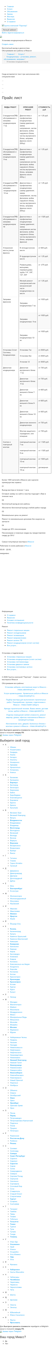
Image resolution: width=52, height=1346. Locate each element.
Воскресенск (15, 845)
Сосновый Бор (16, 1186)
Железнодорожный (18, 898)
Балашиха (14, 780)
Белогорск (14, 787)
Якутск (12, 1320)
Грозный (13, 865)
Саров (12, 1166)
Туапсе (13, 1226)
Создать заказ (7, 44)
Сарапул (13, 1161)
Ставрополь (15, 1191)
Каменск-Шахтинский (19, 939)
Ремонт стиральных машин (18, 630)
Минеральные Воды (18, 1017)
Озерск (13, 1092)
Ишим (12, 918)
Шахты (13, 1294)
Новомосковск (16, 1067)
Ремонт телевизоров (15, 635)
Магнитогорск (15, 1004)
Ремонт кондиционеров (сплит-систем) (23, 643)
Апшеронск (14, 762)
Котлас (13, 974)
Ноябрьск (14, 1085)
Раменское (14, 1135)
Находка (13, 1045)
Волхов (13, 838)
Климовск (14, 956)
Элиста (13, 1304)
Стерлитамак (15, 1196)
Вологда (13, 835)
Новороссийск (16, 1070)
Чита (12, 1289)
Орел (12, 1100)
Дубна (12, 880)
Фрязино (13, 1264)
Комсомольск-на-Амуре (20, 964)
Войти (4, 32)
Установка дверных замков (18, 664)
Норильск (14, 1082)
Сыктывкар (14, 1204)
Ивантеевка (15, 911)
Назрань (13, 1039)
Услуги (9, 9)
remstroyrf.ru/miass (26, 719)
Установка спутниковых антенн (19, 666)
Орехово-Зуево (16, 1105)
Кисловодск (15, 954)
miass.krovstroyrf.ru (26, 696)
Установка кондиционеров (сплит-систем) (24, 659)
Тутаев (13, 1231)
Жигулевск (14, 901)
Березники (14, 790)
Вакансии (11, 19)
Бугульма (14, 807)
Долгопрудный (16, 878)
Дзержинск (14, 870)
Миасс (12, 1014)
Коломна (13, 961)
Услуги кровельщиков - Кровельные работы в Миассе (26, 693)
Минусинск (14, 1019)
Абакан (13, 747)
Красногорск (15, 976)
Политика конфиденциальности (20, 622)
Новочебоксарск (16, 1075)
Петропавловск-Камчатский (21, 1120)
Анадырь (13, 752)
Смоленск (14, 1181)
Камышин (14, 941)
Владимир (14, 825)
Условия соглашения (15, 620)
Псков (12, 1125)
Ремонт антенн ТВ (14, 640)
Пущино (13, 1128)
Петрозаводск (15, 1118)
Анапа (12, 754)
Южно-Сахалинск (17, 1315)
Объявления (12, 11)
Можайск (13, 1024)
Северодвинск (16, 1171)
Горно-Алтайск (16, 863)
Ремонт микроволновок (16, 637)
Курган (13, 986)
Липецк (13, 997)
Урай (12, 1246)
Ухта (12, 1259)
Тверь (12, 1214)
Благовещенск (16, 797)
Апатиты (13, 759)
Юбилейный (15, 1312)
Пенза (12, 1113)
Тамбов (13, 1211)
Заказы (10, 14)
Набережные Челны (18, 1037)
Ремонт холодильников (16, 632)
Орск (12, 1108)
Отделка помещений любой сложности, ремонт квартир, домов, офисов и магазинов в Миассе (26, 715)
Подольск (14, 1123)
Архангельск (15, 767)
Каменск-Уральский (18, 936)
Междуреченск (16, 1012)
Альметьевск (15, 749)
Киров (12, 951)
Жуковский (14, 903)
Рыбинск (13, 1140)
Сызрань (13, 1201)
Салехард (14, 1151)
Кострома (14, 971)
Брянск (13, 805)
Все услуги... (12, 645)
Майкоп (13, 1007)
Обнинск (13, 1090)
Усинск (13, 1249)
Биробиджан (15, 795)
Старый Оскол (16, 1193)
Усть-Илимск (15, 1254)
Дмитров (13, 875)
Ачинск (13, 772)
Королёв (13, 969)
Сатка (12, 1168)
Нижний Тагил (16, 1062)
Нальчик (13, 1042)
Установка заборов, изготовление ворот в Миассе (25, 687)
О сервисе (11, 21)
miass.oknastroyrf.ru (38, 726)
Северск (13, 1173)
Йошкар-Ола (15, 923)
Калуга (13, 933)
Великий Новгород (17, 815)
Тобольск (14, 1219)
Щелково (13, 1299)
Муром (13, 1032)
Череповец (14, 1282)
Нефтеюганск (15, 1052)
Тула (12, 1229)
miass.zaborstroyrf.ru (26, 689)
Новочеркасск (15, 1077)
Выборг (13, 850)
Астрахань (14, 769)
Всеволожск (15, 848)
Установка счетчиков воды (18, 661)
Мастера (10, 16)
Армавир (13, 764)
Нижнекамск (15, 1057)
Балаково (14, 777)
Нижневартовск (16, 1055)
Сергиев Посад (16, 1176)
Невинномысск (16, 1047)
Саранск (13, 1158)
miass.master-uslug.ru (30, 704)
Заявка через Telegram (11, 735)
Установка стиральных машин (19, 656)
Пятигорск (14, 1130)
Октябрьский (15, 1095)
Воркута (13, 840)
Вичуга (13, 817)
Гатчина (13, 858)
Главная (10, 6)
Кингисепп (14, 946)
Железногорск (16, 896)
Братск (13, 802)
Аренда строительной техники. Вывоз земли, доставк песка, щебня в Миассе (26, 709)
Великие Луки (15, 812)
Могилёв (13, 1022)
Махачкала (14, 1009)
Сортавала (14, 1183)
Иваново (13, 908)
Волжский (14, 833)
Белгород (14, 785)
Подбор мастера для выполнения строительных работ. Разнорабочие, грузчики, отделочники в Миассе (26, 702)
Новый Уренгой (16, 1080)
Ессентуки (14, 891)
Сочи (12, 1188)
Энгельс (13, 1307)
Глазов (13, 860)
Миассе (31, 541)
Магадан (13, 1002)
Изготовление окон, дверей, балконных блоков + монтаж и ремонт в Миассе (26, 724)
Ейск (12, 886)
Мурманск (14, 1029)
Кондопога (14, 966)
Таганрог (13, 1209)
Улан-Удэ (14, 1241)
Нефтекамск (15, 1050)
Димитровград (16, 873)
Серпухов (14, 1178)
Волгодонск (15, 830)
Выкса (12, 853)
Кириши (13, 949)
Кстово (13, 984)
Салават (13, 1148)
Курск (12, 989)
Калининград (15, 931)
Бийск (12, 792)
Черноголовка (16, 1287)
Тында (12, 1234)
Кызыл (12, 992)
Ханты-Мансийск (17, 1272)
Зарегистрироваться (15, 32)
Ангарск (13, 757)
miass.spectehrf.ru (36, 711)
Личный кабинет (9, 29)
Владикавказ (15, 822)
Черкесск (14, 1284)
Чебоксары (14, 1277)
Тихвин (13, 1216)
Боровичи (14, 800)
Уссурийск (14, 1251)
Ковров (13, 959)
